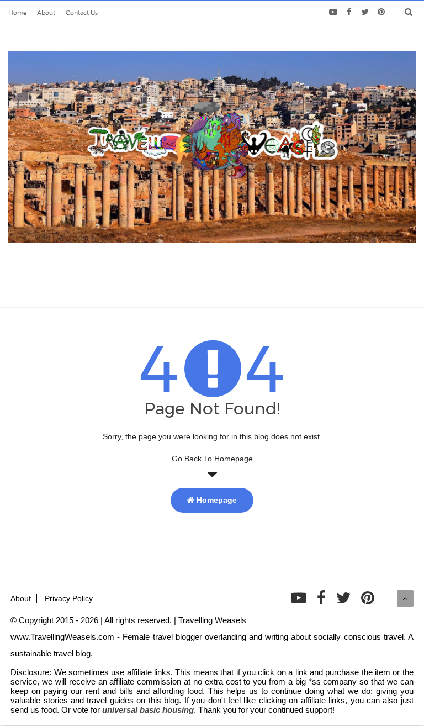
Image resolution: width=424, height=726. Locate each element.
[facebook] (349, 12)
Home (17, 13)
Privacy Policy (69, 598)
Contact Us (82, 13)
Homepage (215, 500)
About (46, 13)
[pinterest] (381, 12)
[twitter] (365, 12)
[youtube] (333, 12)
